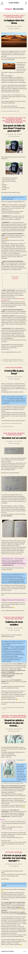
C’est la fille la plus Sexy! (14, 372)
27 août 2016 (19, 376)
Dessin (11, 715)
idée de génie (18, 117)
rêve (19, 361)
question (16, 361)
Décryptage (11, 117)
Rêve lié (22, 15)
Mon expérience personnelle (11, 15)
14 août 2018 (19, 26)
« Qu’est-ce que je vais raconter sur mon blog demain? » (14, 858)
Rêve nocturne (10, 17)
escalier (11, 359)
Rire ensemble (18, 17)
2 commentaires (15, 866)
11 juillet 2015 (19, 864)
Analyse (4, 117)
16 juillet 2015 (19, 729)
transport (22, 707)
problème (11, 361)
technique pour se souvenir (14, 434)
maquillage (5, 361)
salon (18, 111)
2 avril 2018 (19, 134)
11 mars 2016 (19, 441)
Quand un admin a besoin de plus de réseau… (14, 723)
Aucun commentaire (15, 28)
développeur (9, 111)
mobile (8, 707)
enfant (5, 433)
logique (14, 111)
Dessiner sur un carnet (14, 437)
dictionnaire (6, 359)
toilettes (17, 707)
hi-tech (4, 707)
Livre (24, 117)
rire (13, 426)
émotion (5, 426)
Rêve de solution (21, 120)
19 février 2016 (19, 628)
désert (4, 111)
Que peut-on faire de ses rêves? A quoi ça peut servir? (14, 128)
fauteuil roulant (16, 359)
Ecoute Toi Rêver (14, 2)
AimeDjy (11, 26)
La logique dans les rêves (14, 21)
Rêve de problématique (8, 120)
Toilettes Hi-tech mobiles (14, 623)
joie (8, 426)
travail (4, 709)
